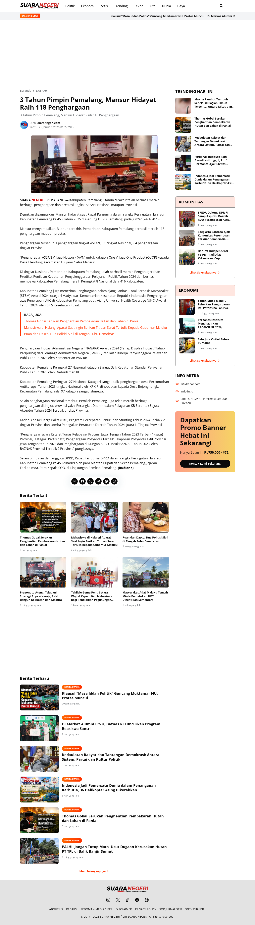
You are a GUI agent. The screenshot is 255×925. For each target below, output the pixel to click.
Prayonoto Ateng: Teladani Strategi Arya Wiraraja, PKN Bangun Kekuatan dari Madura (41, 596)
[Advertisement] (127, 54)
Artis (104, 6)
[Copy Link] (74, 481)
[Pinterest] (106, 481)
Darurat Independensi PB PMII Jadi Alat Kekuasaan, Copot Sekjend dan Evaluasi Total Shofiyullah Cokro (214, 254)
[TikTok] (127, 900)
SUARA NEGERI (110, 916)
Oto (153, 6)
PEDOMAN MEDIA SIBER (97, 909)
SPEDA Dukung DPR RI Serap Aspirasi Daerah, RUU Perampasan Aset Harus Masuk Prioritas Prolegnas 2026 (213, 216)
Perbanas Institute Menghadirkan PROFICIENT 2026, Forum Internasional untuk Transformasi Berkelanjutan (212, 323)
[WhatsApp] (114, 481)
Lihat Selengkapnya (92, 871)
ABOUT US (56, 909)
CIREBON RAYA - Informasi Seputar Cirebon (203, 401)
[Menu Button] (231, 6)
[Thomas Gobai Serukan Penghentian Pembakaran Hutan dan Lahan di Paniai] (43, 517)
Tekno (138, 6)
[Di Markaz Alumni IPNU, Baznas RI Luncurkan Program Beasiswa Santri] (39, 728)
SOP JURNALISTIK (170, 909)
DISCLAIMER (124, 909)
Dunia (166, 6)
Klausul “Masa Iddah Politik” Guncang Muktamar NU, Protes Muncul (145, 16)
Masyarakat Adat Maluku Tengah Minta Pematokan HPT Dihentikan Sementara (145, 596)
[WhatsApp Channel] (147, 900)
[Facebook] (82, 481)
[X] (90, 481)
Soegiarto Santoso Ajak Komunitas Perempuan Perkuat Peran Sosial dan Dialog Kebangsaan (214, 235)
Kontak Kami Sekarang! (205, 463)
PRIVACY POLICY (145, 909)
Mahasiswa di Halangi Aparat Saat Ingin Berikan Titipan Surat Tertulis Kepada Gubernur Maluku (95, 327)
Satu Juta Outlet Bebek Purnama (213, 341)
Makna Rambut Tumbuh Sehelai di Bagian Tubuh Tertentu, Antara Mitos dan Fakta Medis (213, 103)
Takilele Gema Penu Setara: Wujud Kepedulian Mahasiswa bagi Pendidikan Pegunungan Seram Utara (91, 596)
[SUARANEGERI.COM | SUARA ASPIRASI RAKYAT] (39, 6)
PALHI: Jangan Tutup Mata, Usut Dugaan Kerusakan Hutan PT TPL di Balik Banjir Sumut (114, 849)
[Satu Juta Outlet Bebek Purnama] (187, 345)
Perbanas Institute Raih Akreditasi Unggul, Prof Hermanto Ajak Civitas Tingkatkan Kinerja (210, 160)
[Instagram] (108, 900)
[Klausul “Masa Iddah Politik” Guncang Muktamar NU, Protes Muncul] (39, 697)
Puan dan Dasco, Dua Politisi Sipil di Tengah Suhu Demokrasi (69, 334)
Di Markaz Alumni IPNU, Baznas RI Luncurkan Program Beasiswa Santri (111, 726)
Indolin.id (186, 391)
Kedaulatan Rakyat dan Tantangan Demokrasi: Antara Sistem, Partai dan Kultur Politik (110, 757)
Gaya (181, 6)
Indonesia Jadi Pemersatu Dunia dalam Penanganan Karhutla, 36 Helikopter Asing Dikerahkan (109, 787)
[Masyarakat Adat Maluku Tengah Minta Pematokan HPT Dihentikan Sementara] (146, 572)
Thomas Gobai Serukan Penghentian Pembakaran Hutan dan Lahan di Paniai (81, 321)
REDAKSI (71, 909)
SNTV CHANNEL (195, 909)
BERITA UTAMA (71, 687)
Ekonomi (87, 6)
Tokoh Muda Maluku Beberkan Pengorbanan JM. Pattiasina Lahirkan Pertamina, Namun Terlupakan (214, 304)
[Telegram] (98, 481)
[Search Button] (222, 6)
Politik (70, 6)
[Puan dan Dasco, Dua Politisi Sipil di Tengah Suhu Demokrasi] (146, 517)
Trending (121, 6)
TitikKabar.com (190, 384)
